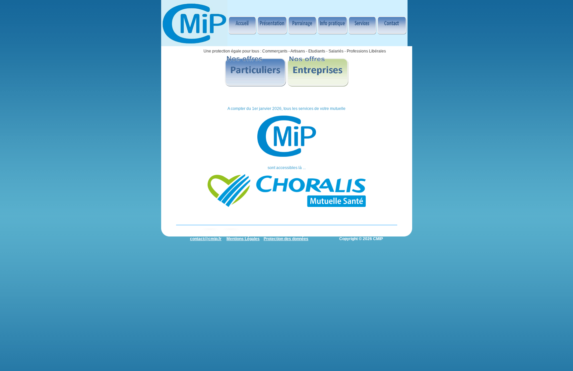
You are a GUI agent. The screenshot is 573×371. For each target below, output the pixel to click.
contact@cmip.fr (206, 238)
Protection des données (286, 238)
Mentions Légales (243, 238)
